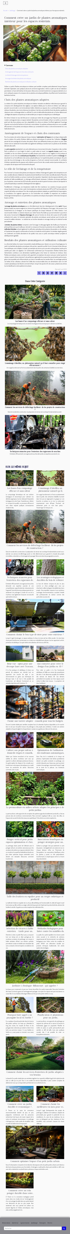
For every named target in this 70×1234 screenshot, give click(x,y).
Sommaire (9, 65)
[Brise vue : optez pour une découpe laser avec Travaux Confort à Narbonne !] (20, 653)
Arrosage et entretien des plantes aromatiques (18, 78)
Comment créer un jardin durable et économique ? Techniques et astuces (20, 1107)
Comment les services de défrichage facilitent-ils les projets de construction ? (35, 408)
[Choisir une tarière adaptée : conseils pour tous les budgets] (35, 702)
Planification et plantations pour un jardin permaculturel (50, 1018)
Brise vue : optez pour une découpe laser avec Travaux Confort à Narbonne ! (19, 666)
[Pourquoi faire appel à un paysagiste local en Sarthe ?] (20, 1005)
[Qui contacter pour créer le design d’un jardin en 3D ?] (50, 653)
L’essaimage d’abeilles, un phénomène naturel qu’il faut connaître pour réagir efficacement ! (35, 364)
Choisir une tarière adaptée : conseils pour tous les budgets (35, 721)
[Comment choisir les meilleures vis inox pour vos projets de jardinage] (50, 1094)
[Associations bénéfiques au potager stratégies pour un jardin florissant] (50, 829)
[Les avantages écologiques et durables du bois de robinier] (50, 567)
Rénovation (6, 1223)
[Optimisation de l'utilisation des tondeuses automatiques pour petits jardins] (50, 740)
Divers (49, 1223)
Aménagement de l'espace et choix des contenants (19, 72)
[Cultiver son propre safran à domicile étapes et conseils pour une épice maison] (20, 740)
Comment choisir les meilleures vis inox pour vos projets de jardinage (50, 1107)
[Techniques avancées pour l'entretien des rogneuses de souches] (35, 432)
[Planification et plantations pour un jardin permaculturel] (50, 1005)
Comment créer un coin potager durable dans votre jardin (20, 1193)
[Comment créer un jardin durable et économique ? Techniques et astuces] (20, 1094)
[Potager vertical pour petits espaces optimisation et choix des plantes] (20, 829)
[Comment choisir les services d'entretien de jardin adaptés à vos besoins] (35, 1053)
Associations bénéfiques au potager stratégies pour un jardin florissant (50, 842)
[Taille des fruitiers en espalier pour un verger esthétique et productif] (35, 877)
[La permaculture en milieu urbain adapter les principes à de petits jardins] (35, 788)
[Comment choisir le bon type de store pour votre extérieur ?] (35, 615)
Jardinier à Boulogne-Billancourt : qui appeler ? (35, 985)
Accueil (5, 10)
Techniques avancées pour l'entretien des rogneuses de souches (35, 451)
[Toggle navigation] (5, 3)
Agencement (24, 1223)
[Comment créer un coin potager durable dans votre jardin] (20, 1180)
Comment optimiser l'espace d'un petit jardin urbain (35, 1161)
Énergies (42, 1223)
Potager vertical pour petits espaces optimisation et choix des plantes (20, 842)
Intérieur (15, 1223)
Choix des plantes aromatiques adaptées (16, 68)
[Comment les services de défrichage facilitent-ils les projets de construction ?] (35, 388)
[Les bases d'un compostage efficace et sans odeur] (35, 302)
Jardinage (12, 10)
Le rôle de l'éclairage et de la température (16, 75)
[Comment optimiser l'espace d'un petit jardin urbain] (35, 1142)
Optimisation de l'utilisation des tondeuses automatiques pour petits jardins (50, 753)
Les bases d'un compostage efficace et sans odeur (35, 321)
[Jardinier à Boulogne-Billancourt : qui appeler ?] (35, 967)
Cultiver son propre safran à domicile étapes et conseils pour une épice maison (19, 753)
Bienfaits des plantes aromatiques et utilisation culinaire (20, 82)
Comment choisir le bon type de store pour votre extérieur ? (35, 634)
